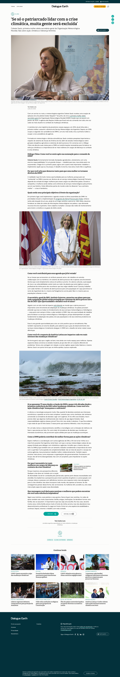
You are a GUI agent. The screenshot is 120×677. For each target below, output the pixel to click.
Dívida (38, 571)
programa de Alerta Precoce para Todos (69, 199)
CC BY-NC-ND (81, 399)
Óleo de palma (66, 599)
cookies (34, 675)
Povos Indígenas (17, 599)
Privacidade (14, 630)
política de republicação (86, 626)
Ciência (50, 540)
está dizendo (58, 305)
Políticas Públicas (43, 599)
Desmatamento (91, 571)
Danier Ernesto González (50, 399)
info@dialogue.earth (66, 630)
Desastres (15, 571)
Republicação (90, 1)
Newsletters (99, 6)
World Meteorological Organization (67, 399)
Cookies (38, 624)
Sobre (97, 1)
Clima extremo (60, 540)
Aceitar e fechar (90, 673)
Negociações (90, 599)
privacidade (27, 675)
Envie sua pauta (15, 624)
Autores (13, 627)
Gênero (70, 540)
